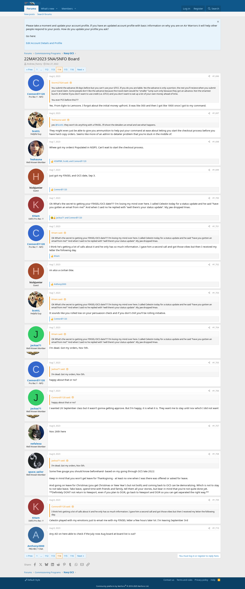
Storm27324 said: (60, 82)
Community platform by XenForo (122, 586)
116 (72, 69)
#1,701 (215, 226)
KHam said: (57, 232)
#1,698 (215, 141)
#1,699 (215, 169)
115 (65, 69)
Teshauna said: (59, 119)
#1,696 (215, 76)
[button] (56, 8)
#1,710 (215, 528)
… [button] (41, 69)
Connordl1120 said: (61, 397)
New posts (29, 14)
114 (59, 69)
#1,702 (215, 264)
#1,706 (215, 390)
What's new (47, 8)
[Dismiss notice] (217, 22)
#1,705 (215, 362)
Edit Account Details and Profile (44, 43)
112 (46, 69)
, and (70, 161)
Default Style (33, 579)
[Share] (209, 76)
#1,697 (215, 113)
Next (79, 69)
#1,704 (215, 327)
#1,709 (215, 500)
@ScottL (59, 124)
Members (67, 8)
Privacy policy (201, 579)
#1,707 (215, 425)
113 (53, 69)
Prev (30, 69)
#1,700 (215, 198)
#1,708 (215, 454)
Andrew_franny (34, 63)
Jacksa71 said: (58, 369)
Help (213, 579)
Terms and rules (184, 579)
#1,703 (215, 292)
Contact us (169, 579)
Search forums (44, 14)
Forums (31, 8)
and (69, 217)
